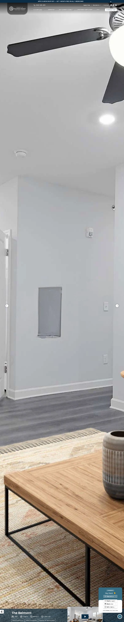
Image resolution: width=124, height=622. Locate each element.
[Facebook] (111, 5)
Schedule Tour (110, 10)
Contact (106, 5)
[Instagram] (116, 5)
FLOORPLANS (38, 10)
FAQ (98, 10)
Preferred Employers (85, 10)
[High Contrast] (2, 612)
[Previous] (6, 305)
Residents (96, 5)
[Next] (117, 305)
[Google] (113, 5)
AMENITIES (51, 10)
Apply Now (86, 5)
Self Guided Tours (65, 10)
